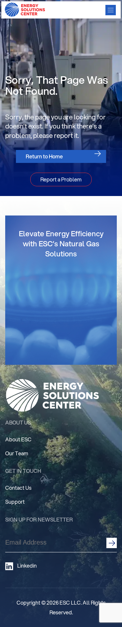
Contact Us (18, 487)
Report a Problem (61, 179)
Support (15, 501)
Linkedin (27, 565)
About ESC (18, 439)
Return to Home (44, 156)
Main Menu (110, 10)
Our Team (16, 453)
